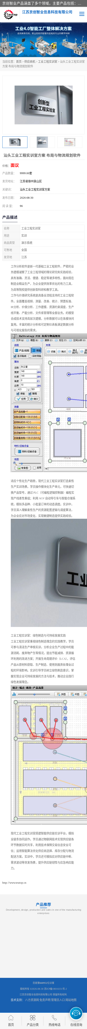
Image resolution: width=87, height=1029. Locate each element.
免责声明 (44, 1000)
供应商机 (29, 61)
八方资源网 (32, 1000)
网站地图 (70, 1000)
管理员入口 (58, 1000)
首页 (19, 61)
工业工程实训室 (47, 61)
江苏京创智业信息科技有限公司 (36, 994)
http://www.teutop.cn (14, 882)
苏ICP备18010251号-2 (55, 989)
